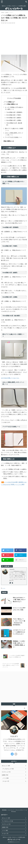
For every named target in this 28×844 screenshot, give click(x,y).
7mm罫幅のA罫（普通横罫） (14, 112)
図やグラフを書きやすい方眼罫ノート (14, 129)
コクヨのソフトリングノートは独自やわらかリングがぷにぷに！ (19, 632)
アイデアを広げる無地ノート (13, 137)
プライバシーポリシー (19, 810)
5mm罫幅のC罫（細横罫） (14, 117)
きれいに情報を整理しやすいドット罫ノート (14, 134)
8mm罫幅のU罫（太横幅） (14, 120)
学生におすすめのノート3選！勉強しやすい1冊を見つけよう (19, 599)
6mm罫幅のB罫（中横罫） (14, 115)
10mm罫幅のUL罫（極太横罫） (14, 124)
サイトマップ (10, 810)
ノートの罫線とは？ (9, 102)
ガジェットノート (14, 839)
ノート (3, 588)
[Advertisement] (14, 38)
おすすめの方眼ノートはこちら (10, 378)
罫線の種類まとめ (9, 141)
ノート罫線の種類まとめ (11, 104)
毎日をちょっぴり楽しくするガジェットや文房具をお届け (14, 837)
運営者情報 (4, 810)
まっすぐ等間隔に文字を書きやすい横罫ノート (14, 108)
